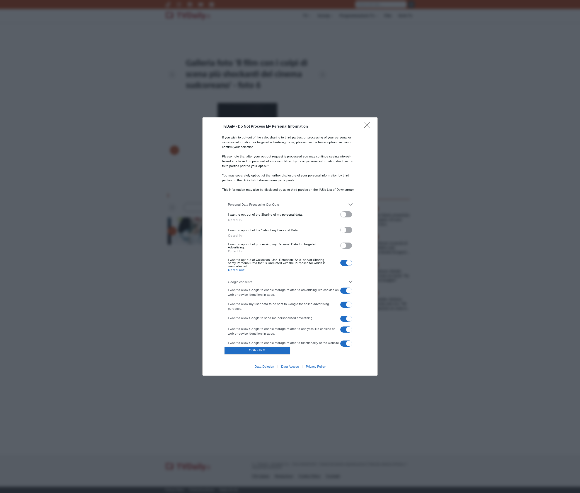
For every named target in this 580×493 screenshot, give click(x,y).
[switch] (346, 214)
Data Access (290, 366)
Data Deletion (264, 366)
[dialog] (290, 246)
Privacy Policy (316, 366)
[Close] (368, 126)
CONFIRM (257, 350)
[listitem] (290, 204)
